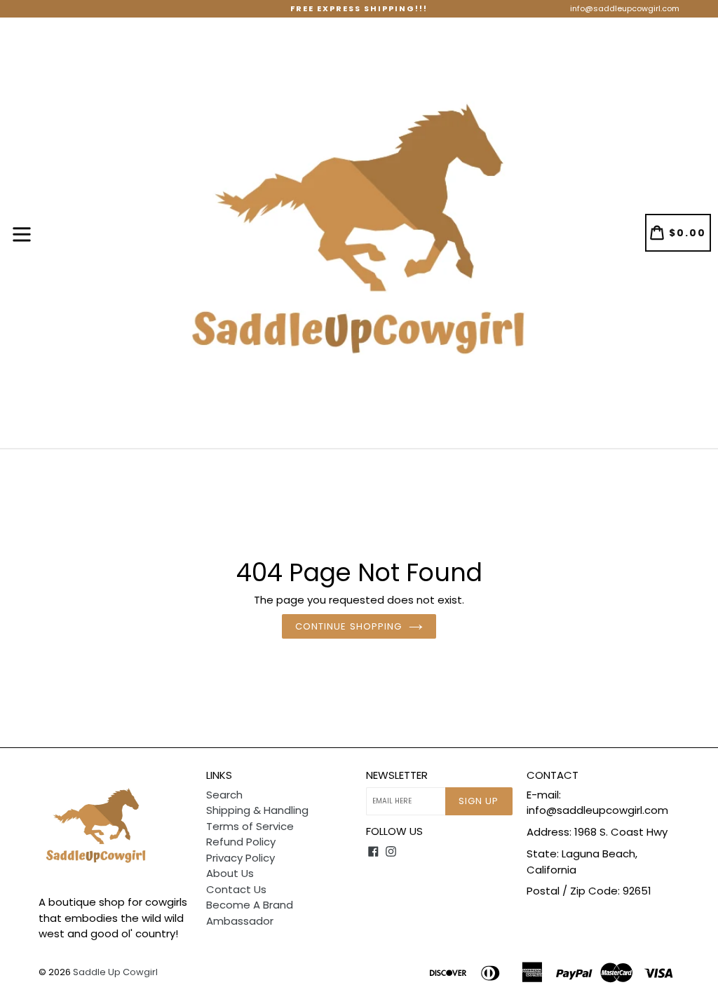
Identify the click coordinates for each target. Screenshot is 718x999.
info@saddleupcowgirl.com (624, 8)
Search (224, 794)
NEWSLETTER (397, 775)
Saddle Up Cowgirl (115, 972)
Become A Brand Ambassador (249, 912)
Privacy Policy (240, 857)
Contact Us (236, 889)
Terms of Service (250, 826)
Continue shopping (348, 626)
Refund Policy (241, 841)
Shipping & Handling (257, 810)
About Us (230, 873)
